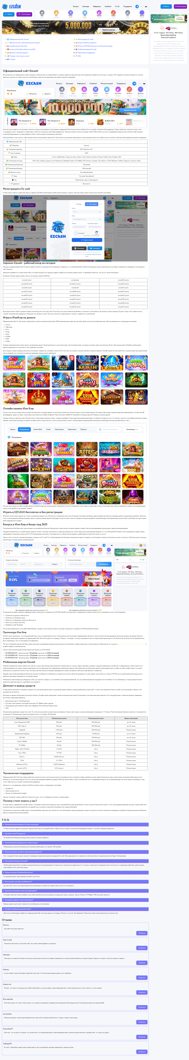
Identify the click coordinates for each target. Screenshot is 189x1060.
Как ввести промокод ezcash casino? (18, 909)
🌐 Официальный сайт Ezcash (18, 39)
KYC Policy (170, 33)
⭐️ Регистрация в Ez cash (84, 39)
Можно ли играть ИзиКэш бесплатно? (19, 872)
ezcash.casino (86, 142)
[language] (146, 6)
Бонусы (76, 6)
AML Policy (179, 33)
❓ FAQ (78, 56)
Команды (85, 6)
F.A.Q (117, 6)
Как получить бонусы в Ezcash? (16, 861)
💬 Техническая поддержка (85, 53)
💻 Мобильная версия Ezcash (85, 49)
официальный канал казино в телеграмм (131, 644)
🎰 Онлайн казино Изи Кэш (17, 46)
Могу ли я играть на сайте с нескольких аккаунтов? (23, 852)
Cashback (108, 6)
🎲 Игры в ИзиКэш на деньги (85, 43)
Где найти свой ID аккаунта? (15, 834)
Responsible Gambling (168, 35)
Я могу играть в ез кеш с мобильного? (18, 882)
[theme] (141, 6)
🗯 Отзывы (11, 59)
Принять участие (108, 30)
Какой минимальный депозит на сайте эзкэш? (21, 843)
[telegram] (137, 6)
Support (162, 33)
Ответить (142, 933)
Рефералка (97, 6)
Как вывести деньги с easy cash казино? (19, 900)
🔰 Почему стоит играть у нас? (18, 56)
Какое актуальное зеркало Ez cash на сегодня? (22, 824)
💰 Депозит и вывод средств (17, 53)
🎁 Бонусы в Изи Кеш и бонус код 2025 (21, 49)
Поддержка (127, 6)
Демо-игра (14, 363)
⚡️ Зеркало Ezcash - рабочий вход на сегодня (23, 43)
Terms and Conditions (168, 37)
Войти (10, 14)
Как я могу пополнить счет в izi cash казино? (21, 891)
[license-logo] (170, 28)
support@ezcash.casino (159, 48)
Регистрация (26, 14)
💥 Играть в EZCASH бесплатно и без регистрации (93, 46)
